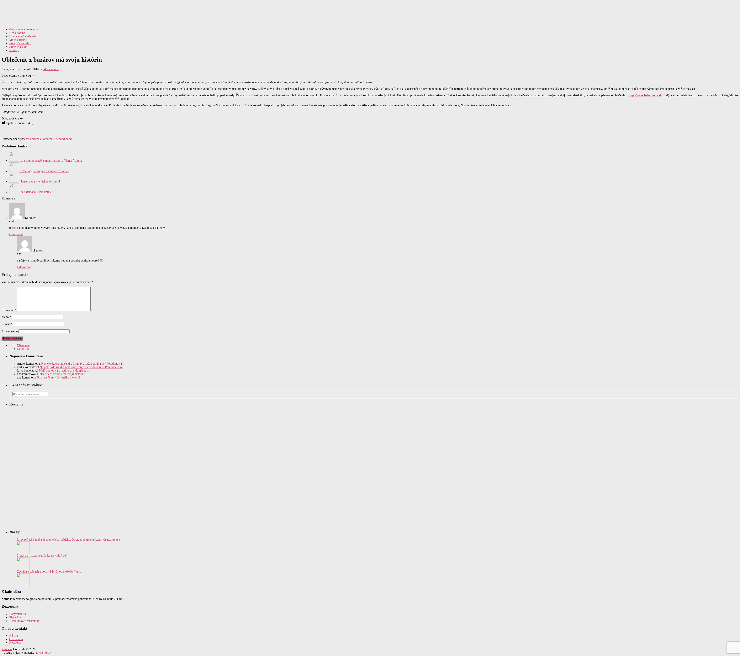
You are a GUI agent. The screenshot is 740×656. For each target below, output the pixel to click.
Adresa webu (10, 331)
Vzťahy (14, 50)
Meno (6, 317)
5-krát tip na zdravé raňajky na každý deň (42, 555)
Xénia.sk (370, 10)
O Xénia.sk (16, 639)
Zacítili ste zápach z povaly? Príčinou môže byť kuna (49, 571)
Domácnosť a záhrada (22, 36)
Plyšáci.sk (15, 617)
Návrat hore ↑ (43, 652)
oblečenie (49, 138)
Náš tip (13, 635)
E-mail (7, 324)
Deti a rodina (17, 32)
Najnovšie (23, 348)
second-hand (64, 138)
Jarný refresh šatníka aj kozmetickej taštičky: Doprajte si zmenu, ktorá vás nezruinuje (68, 539)
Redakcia (15, 642)
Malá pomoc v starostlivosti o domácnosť (64, 370)
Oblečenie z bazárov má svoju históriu (60, 374)
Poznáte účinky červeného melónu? (58, 377)
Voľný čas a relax (20, 43)
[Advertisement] (693, 30)
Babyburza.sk (17, 614)
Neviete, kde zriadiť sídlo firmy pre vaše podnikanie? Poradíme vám (82, 363)
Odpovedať (16, 234)
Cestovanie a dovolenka (23, 29)
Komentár (9, 310)
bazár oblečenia (32, 138)
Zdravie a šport (18, 46)
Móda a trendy (18, 39)
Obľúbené (23, 345)
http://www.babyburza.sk (645, 95)
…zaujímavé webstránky (24, 620)
